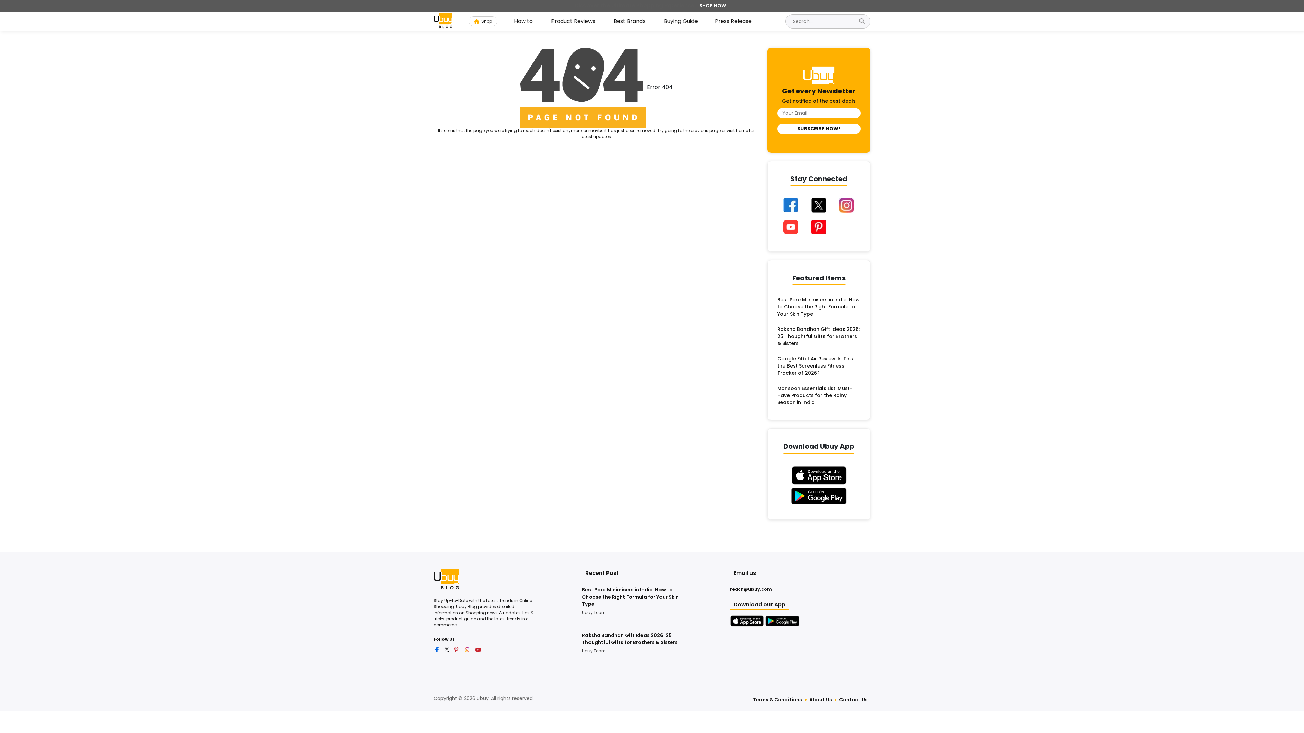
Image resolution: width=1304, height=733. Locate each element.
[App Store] (747, 621)
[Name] (862, 21)
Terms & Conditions (777, 699)
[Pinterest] (819, 227)
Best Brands (630, 21)
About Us (820, 699)
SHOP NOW (712, 5)
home (742, 130)
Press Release (733, 21)
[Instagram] (847, 205)
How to (523, 21)
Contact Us (853, 699)
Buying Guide (681, 21)
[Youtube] (791, 227)
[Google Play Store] (782, 621)
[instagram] (467, 649)
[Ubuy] (446, 579)
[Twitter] (819, 205)
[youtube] (478, 649)
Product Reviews (573, 21)
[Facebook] (791, 205)
